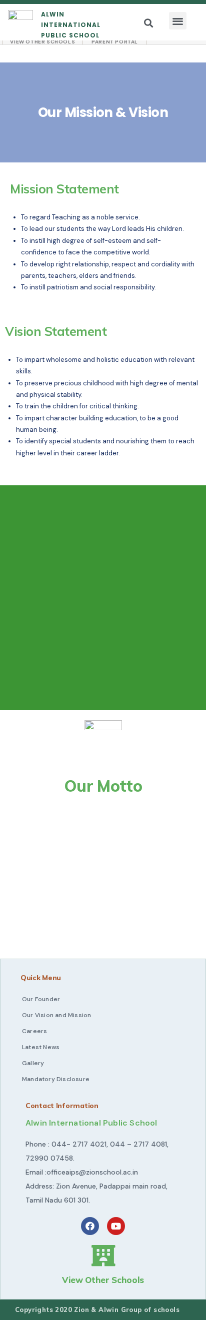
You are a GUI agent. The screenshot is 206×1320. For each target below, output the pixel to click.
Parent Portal (115, 41)
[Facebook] (90, 1226)
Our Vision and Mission (56, 1015)
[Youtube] (116, 1226)
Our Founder (41, 999)
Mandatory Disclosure (56, 1079)
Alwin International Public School (70, 24)
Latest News (41, 1047)
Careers (34, 1031)
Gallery (33, 1063)
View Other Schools (42, 41)
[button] (177, 20)
